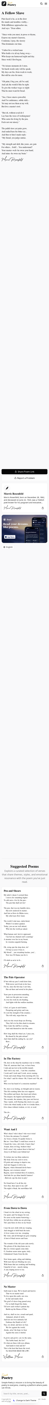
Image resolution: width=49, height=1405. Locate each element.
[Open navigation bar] (43, 3)
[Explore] (44, 1393)
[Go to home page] (9, 3)
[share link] (42, 507)
